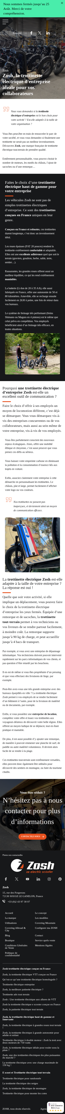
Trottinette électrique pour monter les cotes (24, 1093)
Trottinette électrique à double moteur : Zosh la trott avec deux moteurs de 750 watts (32, 1041)
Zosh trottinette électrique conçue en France (26, 969)
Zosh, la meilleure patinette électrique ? (22, 989)
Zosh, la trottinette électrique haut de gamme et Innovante (28, 1018)
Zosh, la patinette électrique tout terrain (22, 1009)
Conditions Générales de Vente (16, 946)
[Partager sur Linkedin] (48, 33)
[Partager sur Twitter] (39, 33)
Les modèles (41, 918)
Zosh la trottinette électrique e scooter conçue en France (31, 1004)
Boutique (9, 940)
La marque (10, 918)
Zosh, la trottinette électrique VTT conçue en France (29, 974)
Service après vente (45, 940)
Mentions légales (43, 945)
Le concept (40, 913)
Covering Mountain (45, 923)
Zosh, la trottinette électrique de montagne (24, 1088)
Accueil (9, 913)
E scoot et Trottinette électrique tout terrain (26, 1072)
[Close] (62, 3)
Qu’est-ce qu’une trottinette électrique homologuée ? (29, 979)
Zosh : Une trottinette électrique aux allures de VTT (29, 999)
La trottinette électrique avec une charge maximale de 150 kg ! (30, 1063)
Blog (7, 935)
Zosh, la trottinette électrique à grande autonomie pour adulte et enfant (30, 1034)
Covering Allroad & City (15, 929)
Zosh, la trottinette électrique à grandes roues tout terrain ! (31, 1026)
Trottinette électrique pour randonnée (21, 1078)
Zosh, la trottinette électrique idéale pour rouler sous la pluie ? (30, 1048)
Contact (39, 935)
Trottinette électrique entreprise (18, 984)
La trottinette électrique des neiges (20, 1083)
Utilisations (11, 923)
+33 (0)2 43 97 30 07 (19, 901)
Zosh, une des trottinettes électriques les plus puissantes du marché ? (31, 1056)
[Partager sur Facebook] (31, 33)
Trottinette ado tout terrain (16, 994)
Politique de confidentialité (12, 954)
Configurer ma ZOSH (46, 928)
